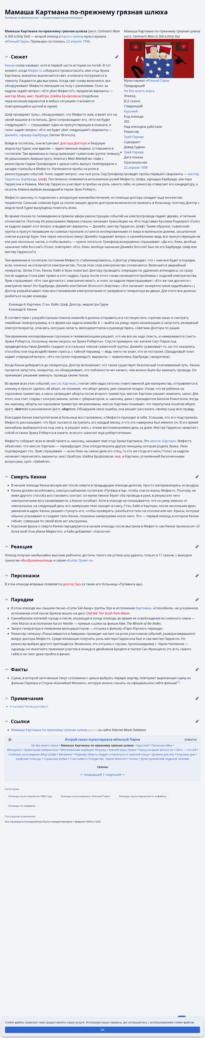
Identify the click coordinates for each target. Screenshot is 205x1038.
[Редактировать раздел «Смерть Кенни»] (197, 477)
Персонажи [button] (25, 576)
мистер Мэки (15, 96)
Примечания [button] (27, 698)
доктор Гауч (72, 584)
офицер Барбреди (33, 135)
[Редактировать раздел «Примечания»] (197, 698)
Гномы (133, 759)
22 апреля (132, 167)
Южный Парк (157, 80)
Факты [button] (19, 669)
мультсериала (100, 739)
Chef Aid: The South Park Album (108, 613)
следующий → (115, 774)
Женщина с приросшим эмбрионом (32, 750)
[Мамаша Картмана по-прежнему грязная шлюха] (159, 58)
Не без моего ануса (139, 91)
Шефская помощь (28, 759)
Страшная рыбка (55, 759)
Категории (12, 789)
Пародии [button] (22, 599)
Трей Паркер (134, 137)
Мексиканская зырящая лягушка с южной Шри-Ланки (98, 750)
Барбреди (29, 179)
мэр (118, 456)
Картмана (143, 608)
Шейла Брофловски (65, 96)
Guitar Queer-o (79, 560)
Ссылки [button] (20, 721)
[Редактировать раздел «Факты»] (197, 669)
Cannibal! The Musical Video (29, 706)
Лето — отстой (186, 750)
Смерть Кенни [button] (28, 477)
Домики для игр (163, 754)
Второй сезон (76, 739)
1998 (144, 167)
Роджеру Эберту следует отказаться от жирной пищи (111, 754)
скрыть (191, 739)
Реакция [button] (21, 547)
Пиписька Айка (161, 745)
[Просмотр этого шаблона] (9, 739)
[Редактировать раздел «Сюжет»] (117, 57)
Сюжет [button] (19, 57)
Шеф (42, 179)
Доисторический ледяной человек (165, 759)
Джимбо (11, 135)
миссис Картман (63, 383)
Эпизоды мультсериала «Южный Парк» (85, 796)
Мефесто (35, 70)
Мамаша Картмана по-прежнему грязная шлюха (49, 730)
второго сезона (71, 36)
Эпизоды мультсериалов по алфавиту (142, 796)
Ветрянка (65, 754)
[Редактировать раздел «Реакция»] (197, 547)
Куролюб (131, 111)
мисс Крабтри (38, 96)
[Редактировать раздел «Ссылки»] (197, 721)
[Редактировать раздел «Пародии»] (197, 599)
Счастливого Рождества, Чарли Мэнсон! (98, 759)
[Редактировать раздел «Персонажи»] (197, 576)
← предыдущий (91, 774)
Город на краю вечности (156, 750)
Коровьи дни (186, 754)
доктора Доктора (73, 143)
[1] (178, 682)
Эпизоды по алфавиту (22, 806)
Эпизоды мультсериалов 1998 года (30, 796)
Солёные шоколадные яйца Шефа (32, 754)
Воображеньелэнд (36, 560)
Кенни (10, 65)
